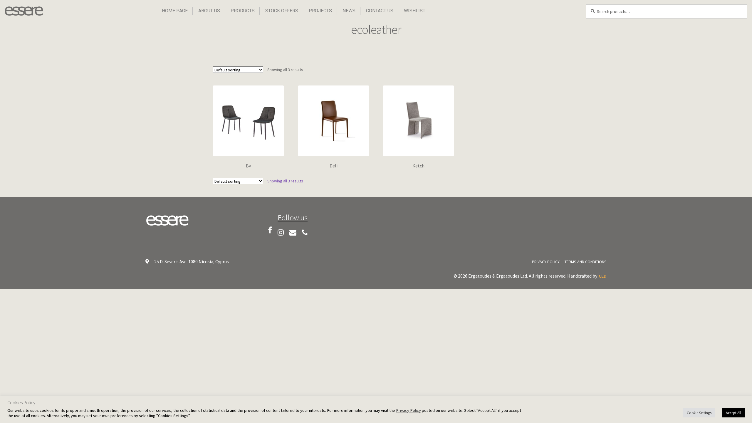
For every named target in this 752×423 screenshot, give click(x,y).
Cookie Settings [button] (699, 412)
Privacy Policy (546, 261)
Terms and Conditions (586, 261)
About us (209, 11)
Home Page (175, 11)
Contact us (379, 11)
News (349, 11)
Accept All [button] (733, 412)
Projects (320, 11)
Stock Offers (281, 11)
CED (603, 276)
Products (243, 11)
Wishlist (414, 11)
